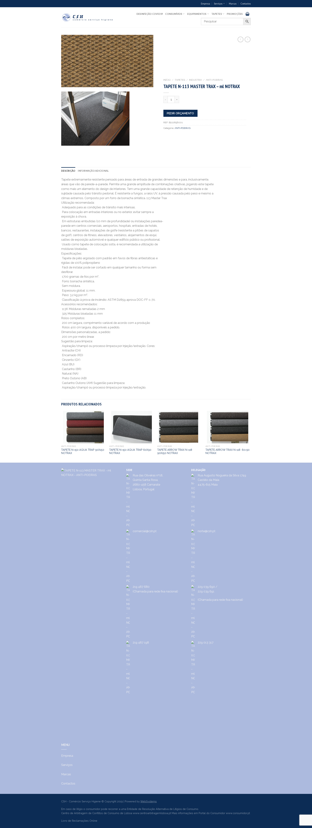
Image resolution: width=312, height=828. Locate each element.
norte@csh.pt (206, 531)
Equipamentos (197, 13)
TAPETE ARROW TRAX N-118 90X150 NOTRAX (174, 451)
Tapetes (216, 13)
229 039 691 (206, 591)
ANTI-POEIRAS (214, 79)
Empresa (205, 3)
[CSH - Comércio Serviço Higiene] (87, 17)
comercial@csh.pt (145, 531)
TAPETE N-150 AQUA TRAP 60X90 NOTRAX (130, 451)
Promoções (235, 13)
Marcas (233, 3)
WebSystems (148, 801)
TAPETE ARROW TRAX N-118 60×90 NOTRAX (227, 451)
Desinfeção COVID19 (149, 13)
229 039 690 (206, 586)
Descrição (68, 170)
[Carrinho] (247, 14)
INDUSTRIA (195, 79)
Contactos (245, 3)
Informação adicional (93, 170)
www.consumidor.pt (238, 813)
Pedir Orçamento (180, 113)
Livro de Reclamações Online (79, 820)
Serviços (218, 3)
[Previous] (61, 436)
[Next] (249, 436)
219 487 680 (141, 586)
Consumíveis (173, 13)
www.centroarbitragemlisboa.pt (152, 813)
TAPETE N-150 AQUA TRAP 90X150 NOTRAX (82, 451)
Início (167, 79)
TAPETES (180, 79)
